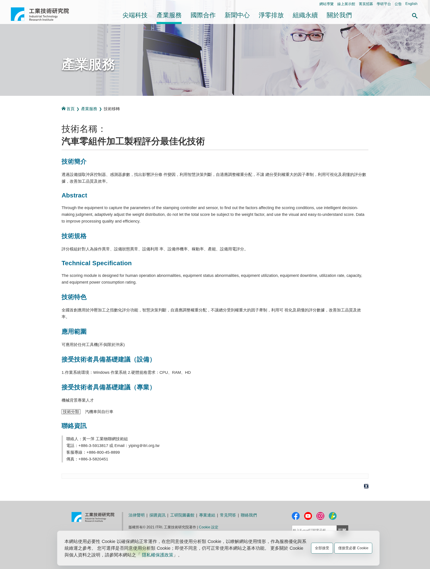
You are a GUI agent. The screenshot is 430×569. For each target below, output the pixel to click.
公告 (398, 4)
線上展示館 (346, 4)
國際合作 (203, 15)
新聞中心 (237, 15)
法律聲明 (137, 515)
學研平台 (384, 4)
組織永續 (305, 15)
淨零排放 (271, 15)
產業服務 (169, 15)
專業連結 (207, 515)
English (411, 4)
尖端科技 (135, 15)
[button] (414, 15)
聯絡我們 (249, 515)
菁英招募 (366, 4)
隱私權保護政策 (157, 554)
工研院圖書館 (182, 515)
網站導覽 (326, 4)
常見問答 (228, 515)
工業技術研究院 (43, 14)
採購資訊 (157, 515)
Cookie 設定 (208, 527)
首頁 (71, 109)
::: (12, 4)
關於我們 (339, 15)
